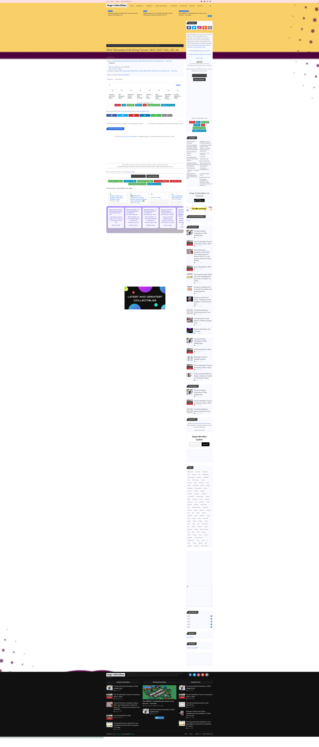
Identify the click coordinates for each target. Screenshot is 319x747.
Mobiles (200, 521)
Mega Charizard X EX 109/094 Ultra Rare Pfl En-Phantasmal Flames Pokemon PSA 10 (123, 14)
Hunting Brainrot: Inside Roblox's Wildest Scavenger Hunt (203, 321)
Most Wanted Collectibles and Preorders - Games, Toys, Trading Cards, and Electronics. (206, 182)
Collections (196, 493)
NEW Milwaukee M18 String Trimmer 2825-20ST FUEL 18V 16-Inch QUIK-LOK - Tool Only (143, 61)
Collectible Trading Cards (204, 174)
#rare (189, 474)
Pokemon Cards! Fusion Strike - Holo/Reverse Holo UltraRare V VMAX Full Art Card (202, 301)
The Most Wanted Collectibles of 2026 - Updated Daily (201, 233)
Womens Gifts (204, 545)
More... (188, 221)
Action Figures (195, 480)
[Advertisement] (145, 32)
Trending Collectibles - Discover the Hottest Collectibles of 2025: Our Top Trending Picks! (192, 147)
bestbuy (208, 485)
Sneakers (204, 532)
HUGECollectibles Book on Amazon (199, 51)
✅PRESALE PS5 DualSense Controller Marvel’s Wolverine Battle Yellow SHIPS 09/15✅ (139, 198)
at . (145, 181)
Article (189, 485)
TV (207, 540)
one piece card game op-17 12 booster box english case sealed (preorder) (203, 289)
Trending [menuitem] (148, 6)
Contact (117, 1)
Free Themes (119, 734)
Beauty (202, 485)
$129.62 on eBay (116, 225)
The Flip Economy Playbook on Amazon (199, 54)
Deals (189, 499)
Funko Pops (203, 157)
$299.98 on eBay (150, 225)
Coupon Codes (199, 496)
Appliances (201, 482)
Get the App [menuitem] (183, 6)
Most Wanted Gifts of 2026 (202, 267)
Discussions (128, 111)
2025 (199, 619)
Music (189, 524)
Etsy (196, 502)
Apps (208, 482)
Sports (189, 535)
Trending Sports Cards (204, 177)
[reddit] (204, 27)
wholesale (196, 545)
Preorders (190, 529)
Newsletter (199, 423)
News (194, 524)
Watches (190, 545)
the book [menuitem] (192, 6)
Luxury (199, 518)
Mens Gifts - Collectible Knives (193, 170)
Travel (197, 540)
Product (196, 529)
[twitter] (204, 1)
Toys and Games (198, 537)
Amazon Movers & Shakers (129, 136)
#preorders (205, 471)
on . (115, 181)
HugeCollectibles (148, 706)
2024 (199, 621)
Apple (195, 482)
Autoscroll (199, 61)
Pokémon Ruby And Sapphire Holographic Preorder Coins (116, 197)
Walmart (200, 543)
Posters (206, 526)
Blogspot (132, 734)
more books (199, 58)
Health (198, 513)
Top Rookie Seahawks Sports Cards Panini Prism (202, 311)
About (112, 1)
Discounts (195, 499)
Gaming (208, 510)
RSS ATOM (190, 637)
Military (194, 521)
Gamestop (201, 510)
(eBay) (117, 201)
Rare (199, 474)
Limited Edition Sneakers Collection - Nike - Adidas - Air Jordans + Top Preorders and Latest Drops (206, 148)
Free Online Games (196, 507)
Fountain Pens (203, 504)
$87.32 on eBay (168, 225)
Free (188, 507)
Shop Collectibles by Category (192, 152)
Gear (189, 513)
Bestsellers (190, 488)
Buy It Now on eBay (115, 69)
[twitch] (210, 1)
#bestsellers (114, 45)
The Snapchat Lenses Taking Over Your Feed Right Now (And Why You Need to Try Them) (203, 278)
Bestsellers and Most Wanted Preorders (200, 358)
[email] (210, 27)
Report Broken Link (207, 734)
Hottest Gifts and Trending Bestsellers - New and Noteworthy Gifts (192, 176)
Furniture (190, 510)
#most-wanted (118, 79)
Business (190, 491)
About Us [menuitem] (200, 6)
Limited (194, 518)
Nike (198, 524)
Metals (189, 521)
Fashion (208, 502)
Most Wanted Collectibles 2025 (204, 168)
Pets (189, 526)
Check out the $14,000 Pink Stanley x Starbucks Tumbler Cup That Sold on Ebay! (203, 376)
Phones (193, 526)
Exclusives (201, 502)
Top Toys (137, 184)
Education (207, 499)
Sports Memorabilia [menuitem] (161, 6)
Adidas (203, 480)
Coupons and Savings (204, 161)
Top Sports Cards (200, 47)
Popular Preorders (124, 75)
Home (107, 1)
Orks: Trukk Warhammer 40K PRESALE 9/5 (179, 196)
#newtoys (198, 471)
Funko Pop (205, 507)
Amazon (190, 482)
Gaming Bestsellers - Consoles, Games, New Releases (192, 159)
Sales (193, 532)
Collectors (204, 493)
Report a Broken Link (143, 111)
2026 (199, 616)
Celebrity (203, 491)
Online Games (205, 524)
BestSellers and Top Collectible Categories (205, 142)
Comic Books (191, 496)
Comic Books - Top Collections (204, 154)
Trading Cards (191, 540)
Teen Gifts (190, 537)
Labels (208, 515)
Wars (206, 543)
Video (189, 543)
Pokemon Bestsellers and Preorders (202, 330)
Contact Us (198, 734)
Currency (208, 496)
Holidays (204, 513)
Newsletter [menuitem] (174, 6)
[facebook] (201, 1)
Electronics (190, 502)
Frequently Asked (204, 159)
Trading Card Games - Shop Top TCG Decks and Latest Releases (193, 164)
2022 (199, 627)
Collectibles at (175, 181)
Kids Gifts (202, 515)
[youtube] (202, 674)
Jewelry (196, 515)
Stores (200, 535)
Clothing (190, 493)
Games (195, 510)
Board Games (198, 488)
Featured (194, 474)
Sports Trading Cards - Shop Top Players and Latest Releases (205, 164)
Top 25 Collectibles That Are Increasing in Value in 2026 (203, 243)
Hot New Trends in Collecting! (191, 142)
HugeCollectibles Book (126, 1)
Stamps (195, 535)
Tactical (206, 535)
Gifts (193, 513)
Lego (189, 518)
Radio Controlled (204, 529)
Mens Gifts (205, 518)
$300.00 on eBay (133, 225)
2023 (199, 624)
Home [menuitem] (132, 6)
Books (205, 488)
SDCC (198, 532)
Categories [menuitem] (139, 6)
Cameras (196, 491)
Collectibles (168, 105)
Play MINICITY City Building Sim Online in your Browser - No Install (157, 14)
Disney (201, 499)
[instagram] (207, 1)
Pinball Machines (191, 168)
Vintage (194, 543)
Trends (203, 540)
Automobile (195, 485)
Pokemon (189, 155)
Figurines (196, 504)
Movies (206, 521)
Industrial (190, 515)
